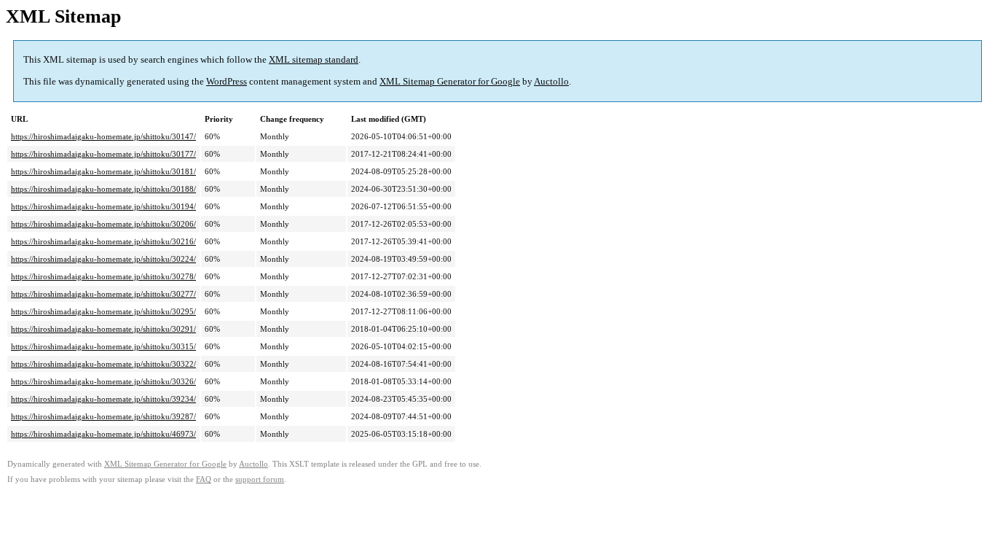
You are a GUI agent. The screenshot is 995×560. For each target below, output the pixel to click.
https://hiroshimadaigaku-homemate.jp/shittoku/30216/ (103, 241)
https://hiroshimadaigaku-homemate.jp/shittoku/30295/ (103, 311)
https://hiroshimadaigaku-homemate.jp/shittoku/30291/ (103, 328)
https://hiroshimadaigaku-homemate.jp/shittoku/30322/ (103, 363)
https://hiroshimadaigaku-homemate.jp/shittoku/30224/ (103, 258)
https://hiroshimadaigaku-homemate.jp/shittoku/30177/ (103, 153)
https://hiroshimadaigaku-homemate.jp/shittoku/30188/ (103, 188)
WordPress (226, 81)
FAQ (203, 479)
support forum (259, 479)
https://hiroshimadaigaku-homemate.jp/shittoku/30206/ (103, 223)
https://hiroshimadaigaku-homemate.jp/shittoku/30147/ (103, 136)
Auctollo (551, 81)
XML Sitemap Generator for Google (449, 81)
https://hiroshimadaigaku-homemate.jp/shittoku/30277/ (103, 293)
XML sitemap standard (313, 59)
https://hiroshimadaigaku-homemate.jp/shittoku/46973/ (103, 433)
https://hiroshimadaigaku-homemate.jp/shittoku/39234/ (103, 398)
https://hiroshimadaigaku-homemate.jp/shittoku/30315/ (103, 346)
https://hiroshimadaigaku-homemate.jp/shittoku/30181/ (103, 171)
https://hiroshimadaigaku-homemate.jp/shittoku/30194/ (103, 206)
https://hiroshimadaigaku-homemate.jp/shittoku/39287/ (103, 416)
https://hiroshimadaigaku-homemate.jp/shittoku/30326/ (103, 381)
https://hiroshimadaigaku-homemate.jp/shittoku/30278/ (103, 276)
